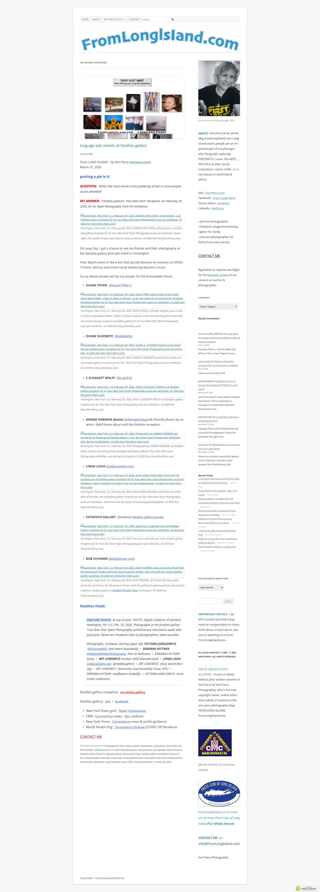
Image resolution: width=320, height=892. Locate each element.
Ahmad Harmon (129, 749)
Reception (99, 761)
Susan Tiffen (127, 761)
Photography (86, 749)
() (140, 162)
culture (128, 745)
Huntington (146, 745)
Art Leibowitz (159, 749)
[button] (172, 19)
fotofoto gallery (96, 253)
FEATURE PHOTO (99, 620)
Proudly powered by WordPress (110, 878)
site (107, 701)
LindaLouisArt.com (120, 466)
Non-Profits (172, 745)
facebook (121, 701)
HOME (85, 19)
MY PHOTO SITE (113, 19)
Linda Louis (116, 757)
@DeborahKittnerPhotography (106, 654)
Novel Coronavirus (132, 711)
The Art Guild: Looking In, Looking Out (217, 546)
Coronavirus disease (130, 727)
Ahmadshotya (145, 749)
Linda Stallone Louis (133, 757)
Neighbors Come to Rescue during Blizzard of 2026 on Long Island (218, 385)
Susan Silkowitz (112, 761)
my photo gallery (132, 692)
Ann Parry (203, 444)
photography (86, 761)
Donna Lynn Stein (131, 753)
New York (161, 757)
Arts (122, 745)
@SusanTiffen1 (120, 285)
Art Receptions (111, 745)
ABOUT (96, 19)
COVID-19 (99, 753)
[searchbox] (158, 19)
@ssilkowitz (123, 336)
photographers (174, 757)
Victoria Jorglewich (143, 761)
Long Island (159, 745)
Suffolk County (101, 749)
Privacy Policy (86, 878)
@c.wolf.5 (124, 378)
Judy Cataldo (204, 361)
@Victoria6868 (97, 649)
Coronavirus (121, 721)
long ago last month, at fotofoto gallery (113, 145)
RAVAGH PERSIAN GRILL (125, 590)
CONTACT (134, 19)
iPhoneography (92, 757)
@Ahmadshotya (136, 419)
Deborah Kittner (114, 753)
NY (179, 745)
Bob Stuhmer (173, 749)
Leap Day (105, 757)
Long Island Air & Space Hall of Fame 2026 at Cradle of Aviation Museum (219, 337)
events (136, 745)
